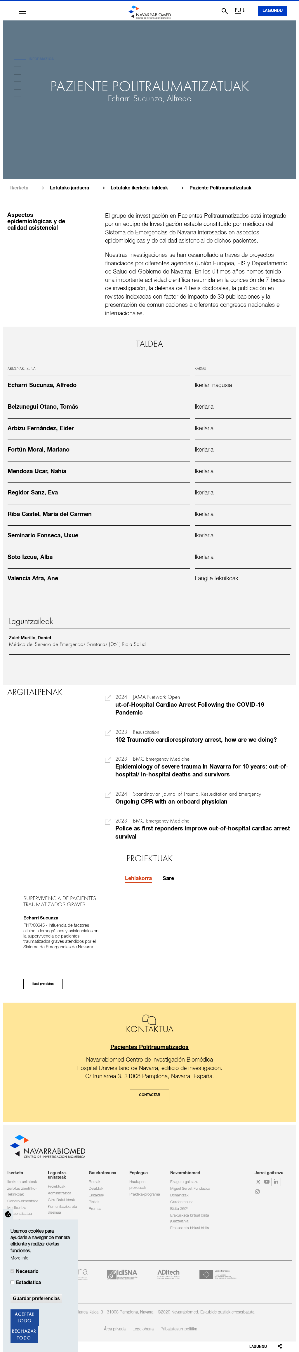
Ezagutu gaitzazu (184, 1182)
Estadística (28, 1282)
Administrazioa (59, 1193)
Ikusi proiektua (43, 983)
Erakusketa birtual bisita (189, 1228)
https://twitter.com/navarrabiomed (258, 1182)
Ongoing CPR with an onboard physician (171, 802)
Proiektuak (56, 1187)
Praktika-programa (144, 1194)
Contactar (149, 1095)
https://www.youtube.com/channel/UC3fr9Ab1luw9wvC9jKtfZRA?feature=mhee (267, 1182)
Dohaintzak (179, 1195)
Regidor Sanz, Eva (33, 493)
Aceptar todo (24, 1318)
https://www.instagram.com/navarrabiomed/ (258, 1192)
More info (19, 1258)
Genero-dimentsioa (23, 1201)
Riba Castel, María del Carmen (50, 514)
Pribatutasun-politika (179, 1329)
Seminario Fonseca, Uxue (43, 536)
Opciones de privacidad (8, 1214)
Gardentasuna (182, 1202)
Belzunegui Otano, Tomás (43, 407)
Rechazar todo (24, 1335)
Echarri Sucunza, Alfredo (150, 99)
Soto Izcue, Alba (30, 557)
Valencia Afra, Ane (33, 578)
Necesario (27, 1271)
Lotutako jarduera (69, 188)
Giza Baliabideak (61, 1200)
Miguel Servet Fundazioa (190, 1189)
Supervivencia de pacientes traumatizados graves (59, 901)
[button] (22, 11)
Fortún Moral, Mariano (38, 450)
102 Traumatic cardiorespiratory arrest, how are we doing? (196, 740)
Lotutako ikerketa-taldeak (139, 188)
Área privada (115, 1329)
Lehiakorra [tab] (138, 878)
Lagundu (273, 11)
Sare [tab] (168, 878)
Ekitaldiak (96, 1195)
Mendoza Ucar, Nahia (37, 471)
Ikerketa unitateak (22, 1182)
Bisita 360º (178, 1209)
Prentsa (95, 1209)
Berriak (94, 1182)
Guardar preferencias (36, 1298)
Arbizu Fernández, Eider (41, 428)
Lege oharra (143, 1329)
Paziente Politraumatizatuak (220, 188)
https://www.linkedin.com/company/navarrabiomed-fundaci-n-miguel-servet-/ (277, 1182)
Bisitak (94, 1202)
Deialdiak (96, 1189)
